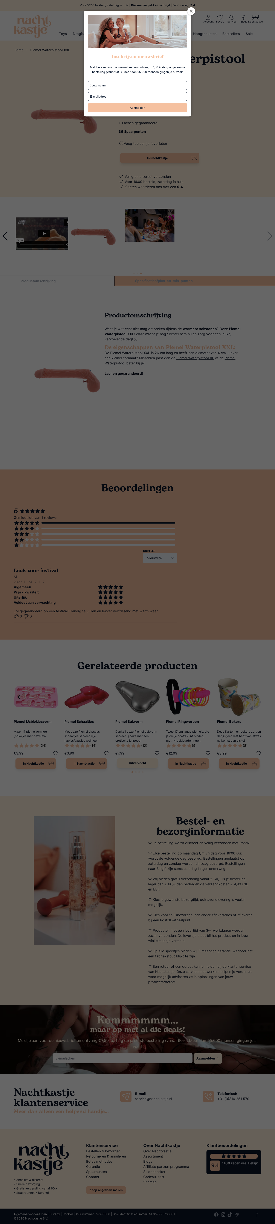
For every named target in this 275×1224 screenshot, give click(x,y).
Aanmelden (137, 107)
